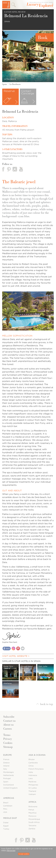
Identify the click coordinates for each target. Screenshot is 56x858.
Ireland (6, 766)
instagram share (13, 648)
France (6, 759)
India (31, 772)
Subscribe (8, 716)
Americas (8, 798)
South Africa (34, 822)
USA (5, 812)
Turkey (6, 829)
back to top (46, 703)
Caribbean (7, 806)
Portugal (7, 778)
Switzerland (8, 785)
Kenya (31, 810)
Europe (7, 755)
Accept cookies (23, 854)
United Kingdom (10, 788)
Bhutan (32, 759)
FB (3, 169)
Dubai (5, 823)
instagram (15, 169)
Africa (32, 802)
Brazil (5, 803)
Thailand (32, 791)
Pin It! (18, 648)
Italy (5, 769)
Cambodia (33, 763)
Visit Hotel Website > (15, 656)
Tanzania (32, 826)
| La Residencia (14, 84)
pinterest (9, 169)
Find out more (11, 850)
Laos (31, 778)
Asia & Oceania (37, 755)
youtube (21, 169)
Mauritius (32, 813)
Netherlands (8, 775)
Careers (7, 728)
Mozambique (34, 819)
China (31, 766)
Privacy (7, 739)
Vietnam (32, 794)
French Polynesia (36, 769)
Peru (5, 809)
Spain (4, 84)
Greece (6, 763)
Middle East (10, 818)
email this (23, 648)
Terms (6, 735)
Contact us (9, 720)
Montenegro (8, 772)
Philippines (33, 785)
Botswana (33, 807)
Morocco (32, 816)
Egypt (5, 826)
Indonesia (33, 775)
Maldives (32, 782)
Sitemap (8, 747)
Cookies (7, 743)
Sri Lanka (33, 788)
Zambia (32, 829)
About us (8, 724)
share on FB (7, 649)
